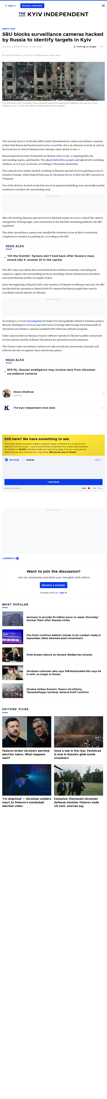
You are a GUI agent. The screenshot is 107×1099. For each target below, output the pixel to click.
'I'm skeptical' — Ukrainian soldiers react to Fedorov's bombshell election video (26, 802)
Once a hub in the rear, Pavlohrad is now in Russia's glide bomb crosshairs (77, 754)
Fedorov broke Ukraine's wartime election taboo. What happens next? (26, 754)
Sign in (63, 592)
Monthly (14, 460)
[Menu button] (103, 5)
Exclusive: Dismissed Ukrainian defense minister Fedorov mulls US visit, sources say (76, 802)
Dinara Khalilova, (15, 55)
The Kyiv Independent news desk (42, 55)
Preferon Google (86, 47)
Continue (53, 482)
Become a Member (32, 5)
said (47, 141)
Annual (30, 460)
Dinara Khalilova (23, 392)
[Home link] (53, 14)
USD (97, 460)
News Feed (8, 29)
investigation (35, 321)
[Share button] (102, 46)
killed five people (63, 160)
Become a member (53, 585)
